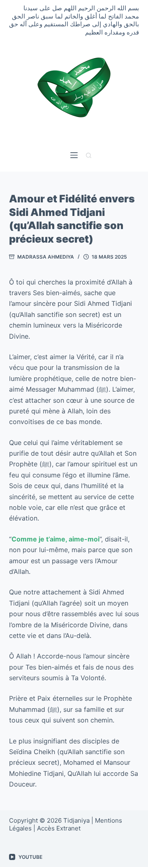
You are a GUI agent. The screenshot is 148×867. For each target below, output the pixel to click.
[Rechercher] (88, 155)
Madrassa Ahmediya (45, 257)
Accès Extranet (59, 828)
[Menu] (74, 155)
